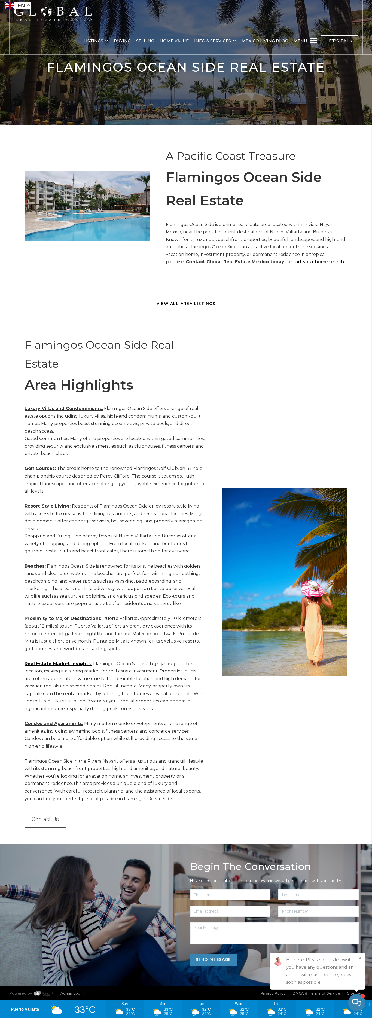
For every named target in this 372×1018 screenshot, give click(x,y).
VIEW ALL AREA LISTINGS (186, 303)
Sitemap (355, 993)
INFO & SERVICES (212, 40)
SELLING (145, 40)
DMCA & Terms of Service (316, 993)
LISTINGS (93, 40)
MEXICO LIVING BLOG (265, 40)
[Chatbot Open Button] (356, 1002)
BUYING (122, 40)
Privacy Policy (272, 993)
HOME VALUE (174, 40)
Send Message (213, 959)
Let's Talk (339, 40)
